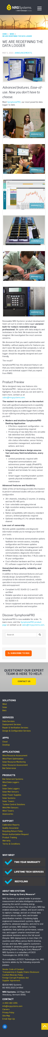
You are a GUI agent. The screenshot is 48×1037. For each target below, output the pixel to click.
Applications (11, 751)
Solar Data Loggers (11, 788)
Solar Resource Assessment (15, 765)
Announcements (23, 53)
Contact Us (24, 681)
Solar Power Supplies (11, 795)
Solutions (9, 700)
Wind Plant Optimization (12, 759)
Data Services (8, 721)
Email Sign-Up (8, 1019)
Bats (4, 710)
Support (8, 821)
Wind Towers (8, 811)
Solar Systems (8, 798)
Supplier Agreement (11, 980)
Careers (6, 1009)
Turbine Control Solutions (13, 804)
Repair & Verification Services (15, 727)
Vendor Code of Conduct (13, 969)
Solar (4, 707)
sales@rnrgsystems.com (13, 397)
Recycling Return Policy (12, 831)
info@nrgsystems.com (12, 1006)
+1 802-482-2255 (9, 1003)
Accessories (7, 814)
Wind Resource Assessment (14, 755)
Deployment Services (11, 724)
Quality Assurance (10, 828)
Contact (8, 999)
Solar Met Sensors (10, 792)
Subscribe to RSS (19, 653)
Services (8, 717)
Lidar (4, 785)
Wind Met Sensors (10, 807)
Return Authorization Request (15, 834)
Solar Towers (8, 801)
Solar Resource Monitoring (14, 762)
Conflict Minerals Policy (12, 975)
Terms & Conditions (11, 844)
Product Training (9, 837)
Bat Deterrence (9, 768)
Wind (4, 704)
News (12, 34)
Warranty (6, 840)
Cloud (4, 741)
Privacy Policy (8, 1012)
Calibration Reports (11, 825)
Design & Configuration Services (16, 731)
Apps (5, 737)
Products (8, 775)
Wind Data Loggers (10, 782)
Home (4, 34)
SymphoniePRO (14, 102)
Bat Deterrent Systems (12, 779)
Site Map (6, 1016)
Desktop (6, 745)
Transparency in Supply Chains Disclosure (20, 972)
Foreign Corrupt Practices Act (15, 978)
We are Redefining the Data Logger (17, 36)
